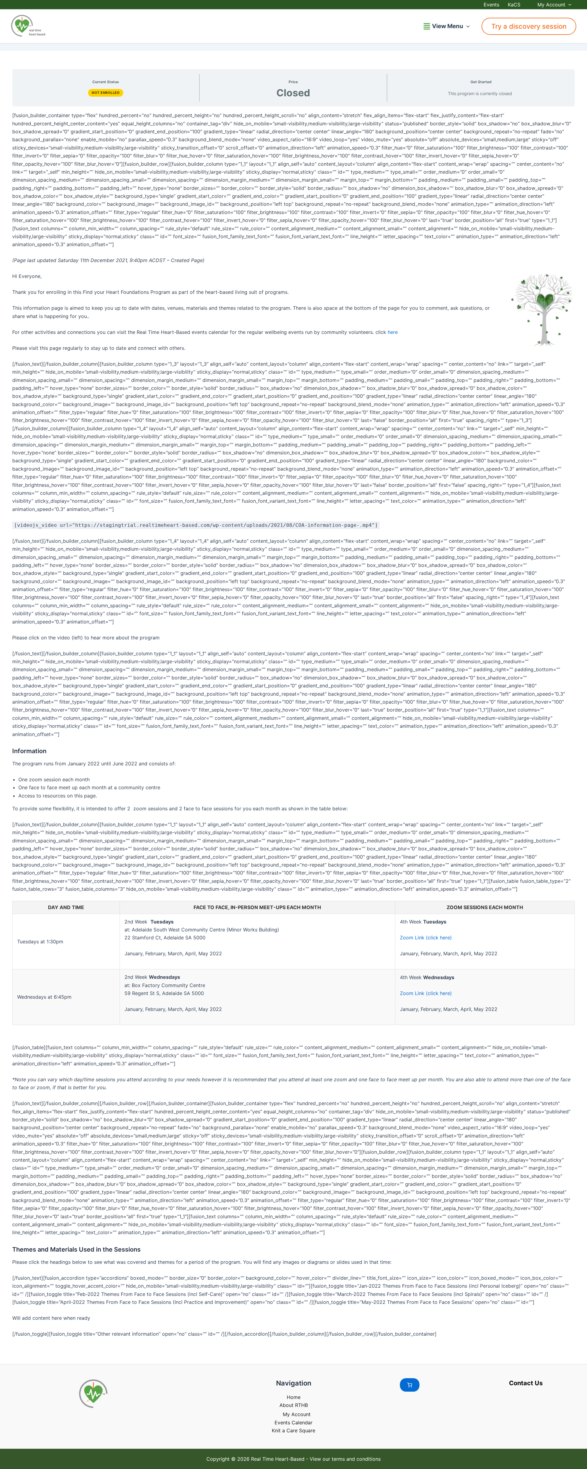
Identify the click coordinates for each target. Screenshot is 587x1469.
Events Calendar (293, 1422)
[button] (568, 4)
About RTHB (293, 1405)
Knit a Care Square (293, 1430)
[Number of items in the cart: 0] (409, 1385)
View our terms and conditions (345, 1459)
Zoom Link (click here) (426, 937)
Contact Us (526, 1383)
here (393, 332)
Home (294, 1397)
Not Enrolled (106, 93)
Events (491, 5)
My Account (551, 5)
